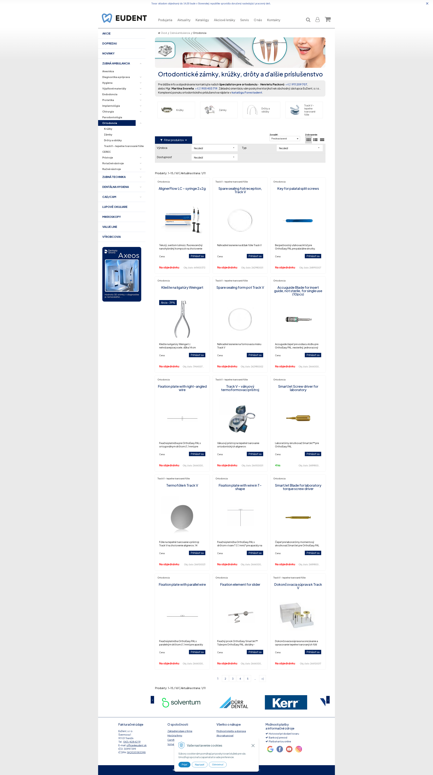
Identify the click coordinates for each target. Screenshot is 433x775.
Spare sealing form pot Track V (240, 287)
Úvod (164, 32)
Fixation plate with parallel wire (182, 584)
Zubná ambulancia (180, 32)
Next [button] (328, 700)
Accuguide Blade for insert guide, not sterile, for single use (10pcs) (298, 290)
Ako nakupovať (224, 735)
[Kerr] (286, 702)
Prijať (184, 764)
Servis (244, 20)
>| (262, 678)
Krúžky (180, 109)
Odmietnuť (217, 764)
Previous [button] (152, 700)
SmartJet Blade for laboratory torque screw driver (298, 487)
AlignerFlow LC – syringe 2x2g (182, 188)
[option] (181, 702)
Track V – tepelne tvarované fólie (309, 110)
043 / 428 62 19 (132, 741)
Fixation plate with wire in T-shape (240, 487)
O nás (258, 20)
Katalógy (202, 20)
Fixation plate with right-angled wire (182, 388)
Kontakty (273, 20)
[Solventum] (181, 702)
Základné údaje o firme (179, 731)
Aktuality (183, 20)
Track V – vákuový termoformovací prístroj (240, 388)
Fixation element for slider (240, 584)
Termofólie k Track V (182, 485)
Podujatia (165, 20)
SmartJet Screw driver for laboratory (298, 388)
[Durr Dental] (233, 702)
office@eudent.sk (137, 745)
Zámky (223, 109)
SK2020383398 (136, 752)
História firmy (174, 735)
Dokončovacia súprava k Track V (298, 586)
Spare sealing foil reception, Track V (240, 190)
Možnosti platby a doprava (231, 731)
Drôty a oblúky (265, 110)
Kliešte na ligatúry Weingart (182, 287)
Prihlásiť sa (197, 256)
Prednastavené (279, 138)
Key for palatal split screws (298, 188)
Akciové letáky (224, 20)
